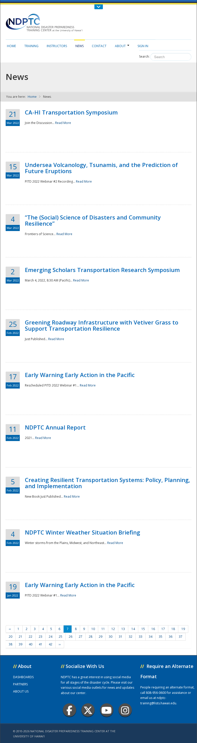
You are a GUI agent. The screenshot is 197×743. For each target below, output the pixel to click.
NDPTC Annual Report (55, 427)
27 (80, 636)
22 (30, 636)
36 (170, 636)
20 (10, 636)
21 (20, 636)
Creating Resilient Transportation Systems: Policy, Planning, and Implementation (107, 483)
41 (40, 644)
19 (183, 629)
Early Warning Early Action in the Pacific (80, 375)
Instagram (125, 710)
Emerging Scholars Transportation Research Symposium (102, 270)
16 (153, 629)
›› (60, 644)
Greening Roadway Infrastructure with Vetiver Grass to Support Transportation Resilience (101, 325)
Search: (144, 56)
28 (90, 636)
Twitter (88, 710)
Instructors (57, 46)
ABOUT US (20, 691)
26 (70, 636)
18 (173, 629)
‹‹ (10, 629)
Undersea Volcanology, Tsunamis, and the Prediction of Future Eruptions (101, 168)
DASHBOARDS (23, 677)
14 (133, 629)
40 (30, 644)
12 (113, 629)
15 (143, 629)
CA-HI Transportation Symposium (71, 112)
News (79, 46)
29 (100, 636)
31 (120, 636)
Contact (99, 46)
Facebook (69, 710)
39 (20, 644)
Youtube (106, 710)
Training (31, 46)
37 (180, 636)
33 (140, 636)
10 (93, 629)
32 (130, 636)
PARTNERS (20, 684)
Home (11, 46)
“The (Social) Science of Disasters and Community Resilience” (93, 220)
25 (60, 636)
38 (10, 644)
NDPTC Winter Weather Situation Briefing (82, 532)
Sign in (142, 46)
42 (50, 644)
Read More (63, 123)
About (120, 46)
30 (110, 636)
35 (160, 636)
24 (50, 636)
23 (40, 636)
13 (123, 629)
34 (150, 636)
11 (103, 629)
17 (163, 629)
